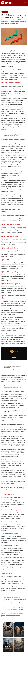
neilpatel (20, 613)
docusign (18, 615)
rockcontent (8, 613)
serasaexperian (9, 615)
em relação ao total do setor (18, 90)
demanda (6, 536)
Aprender (5, 12)
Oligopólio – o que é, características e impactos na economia (13, 386)
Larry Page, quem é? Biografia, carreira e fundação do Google (14, 134)
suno (12, 613)
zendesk (3, 615)
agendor (16, 613)
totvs (14, 615)
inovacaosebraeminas (6, 617)
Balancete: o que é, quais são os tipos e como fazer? (15, 608)
